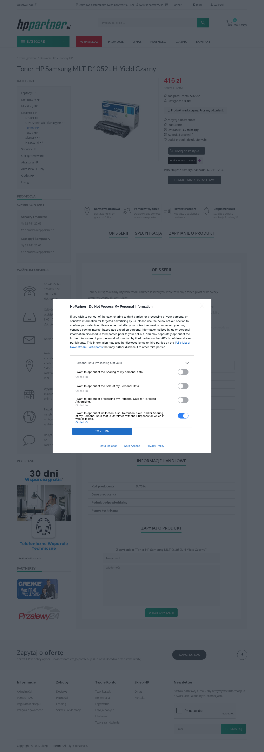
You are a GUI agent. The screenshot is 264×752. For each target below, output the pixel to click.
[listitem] (132, 363)
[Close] (203, 307)
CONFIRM (102, 431)
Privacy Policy (155, 445)
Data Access (132, 445)
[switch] (183, 372)
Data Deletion (109, 445)
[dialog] (132, 376)
